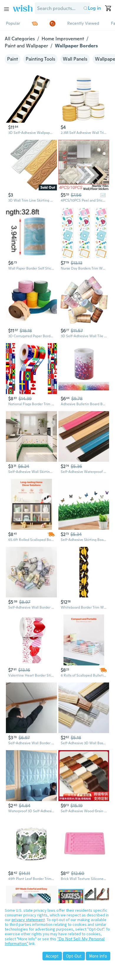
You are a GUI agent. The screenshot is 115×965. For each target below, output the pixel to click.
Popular (13, 23)
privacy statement (28, 919)
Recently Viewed (83, 23)
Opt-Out (74, 956)
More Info (98, 956)
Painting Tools (40, 59)
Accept (52, 956)
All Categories (20, 39)
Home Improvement (63, 39)
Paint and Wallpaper (26, 46)
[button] (85, 8)
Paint (12, 59)
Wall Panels (75, 59)
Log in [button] (94, 8)
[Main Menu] (6, 9)
